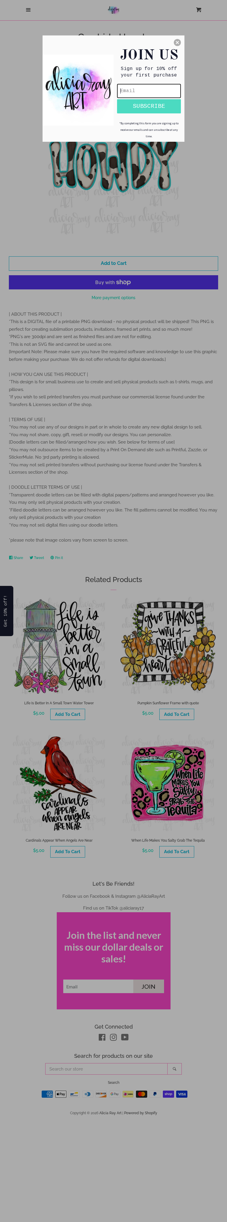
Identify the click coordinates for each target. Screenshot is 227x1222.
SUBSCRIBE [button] (149, 106)
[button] (177, 42)
